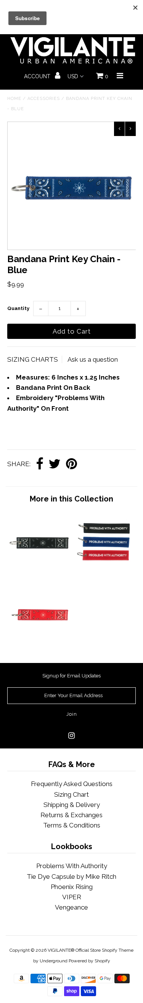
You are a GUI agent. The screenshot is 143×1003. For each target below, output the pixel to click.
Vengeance (71, 907)
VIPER (71, 897)
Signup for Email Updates (71, 676)
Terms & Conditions (71, 825)
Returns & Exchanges (71, 815)
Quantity (18, 308)
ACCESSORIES (43, 98)
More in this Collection (71, 498)
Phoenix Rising (72, 887)
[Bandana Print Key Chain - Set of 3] (104, 570)
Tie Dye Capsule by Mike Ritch (71, 876)
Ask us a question (92, 359)
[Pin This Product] (71, 464)
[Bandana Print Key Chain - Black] (39, 570)
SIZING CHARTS (32, 359)
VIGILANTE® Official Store (74, 950)
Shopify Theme (117, 950)
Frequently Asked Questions (71, 784)
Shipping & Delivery (71, 804)
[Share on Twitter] (54, 464)
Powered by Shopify (89, 960)
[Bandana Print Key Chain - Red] (39, 642)
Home (14, 98)
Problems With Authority (71, 866)
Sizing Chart (71, 794)
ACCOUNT (38, 76)
